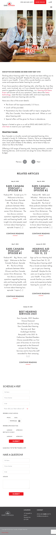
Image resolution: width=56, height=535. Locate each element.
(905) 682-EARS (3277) (26, 2)
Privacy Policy (5, 532)
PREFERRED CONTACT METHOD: (10, 413)
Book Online (40, 2)
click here (6, 126)
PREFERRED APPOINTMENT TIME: (10, 426)
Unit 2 (25, 515)
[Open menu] (51, 7)
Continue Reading (15, 233)
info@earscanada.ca (42, 516)
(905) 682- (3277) (44, 514)
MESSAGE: (5, 476)
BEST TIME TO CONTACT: (9, 432)
